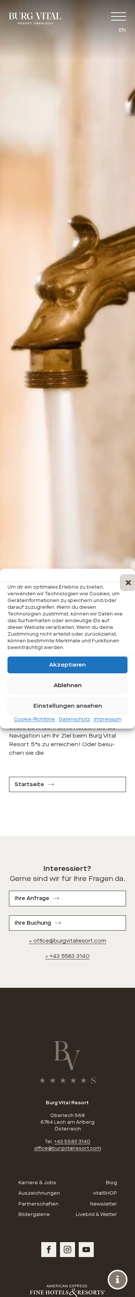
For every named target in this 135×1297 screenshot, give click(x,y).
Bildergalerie (34, 1214)
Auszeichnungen (39, 1193)
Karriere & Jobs (37, 1183)
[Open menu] (118, 16)
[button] (124, 577)
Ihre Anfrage (32, 898)
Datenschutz (74, 719)
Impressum (108, 719)
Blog (111, 1183)
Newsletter (103, 1204)
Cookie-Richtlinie (34, 719)
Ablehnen (68, 685)
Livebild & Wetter (96, 1214)
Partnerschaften (38, 1204)
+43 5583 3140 (70, 956)
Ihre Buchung (33, 923)
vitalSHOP (105, 1193)
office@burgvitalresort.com (69, 940)
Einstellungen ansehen (67, 706)
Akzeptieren (67, 664)
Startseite (29, 784)
